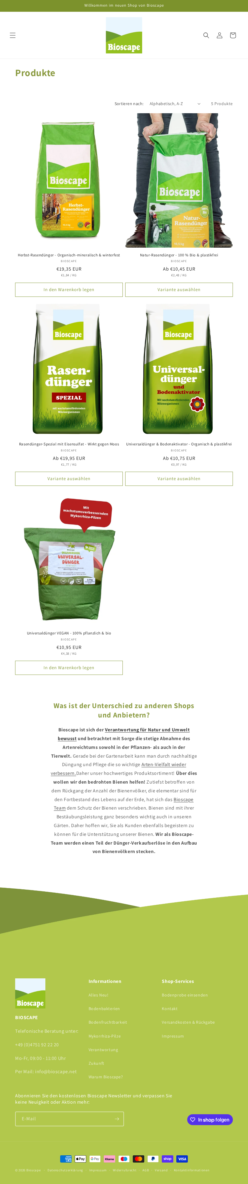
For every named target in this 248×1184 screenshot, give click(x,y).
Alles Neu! (99, 995)
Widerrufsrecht (125, 1170)
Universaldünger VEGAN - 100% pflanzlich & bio (69, 633)
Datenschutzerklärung (65, 1170)
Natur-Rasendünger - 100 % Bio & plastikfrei (179, 255)
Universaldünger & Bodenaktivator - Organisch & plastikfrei (179, 444)
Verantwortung (103, 1049)
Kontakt (170, 1008)
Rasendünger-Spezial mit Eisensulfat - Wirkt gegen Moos (69, 444)
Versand (161, 1170)
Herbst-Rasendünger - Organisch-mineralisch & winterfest (69, 255)
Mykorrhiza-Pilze (105, 1036)
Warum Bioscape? (106, 1077)
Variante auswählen (179, 289)
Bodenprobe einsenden (185, 995)
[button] (12, 35)
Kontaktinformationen (192, 1170)
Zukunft (96, 1063)
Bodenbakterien (104, 1008)
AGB (145, 1170)
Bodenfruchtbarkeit (108, 1022)
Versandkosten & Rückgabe (188, 1022)
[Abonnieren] (116, 1119)
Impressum (173, 1036)
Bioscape (33, 1170)
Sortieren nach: (129, 103)
